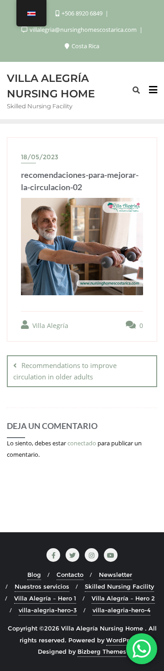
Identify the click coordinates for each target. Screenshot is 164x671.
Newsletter (115, 574)
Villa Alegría (49, 325)
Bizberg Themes (101, 651)
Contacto (69, 574)
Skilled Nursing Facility (119, 586)
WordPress (122, 640)
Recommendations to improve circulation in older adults (65, 371)
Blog (34, 574)
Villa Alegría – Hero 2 (123, 598)
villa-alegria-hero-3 (48, 610)
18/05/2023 (39, 157)
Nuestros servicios (42, 586)
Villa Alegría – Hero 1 (45, 598)
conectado (81, 443)
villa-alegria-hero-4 (121, 610)
